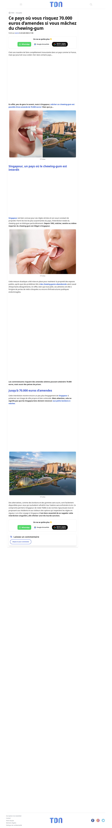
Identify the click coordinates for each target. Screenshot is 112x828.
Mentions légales (11, 823)
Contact (8, 818)
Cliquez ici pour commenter (20, 542)
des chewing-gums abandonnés (53, 284)
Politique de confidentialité (14, 825)
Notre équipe (10, 820)
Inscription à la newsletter (14, 816)
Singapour (13, 218)
